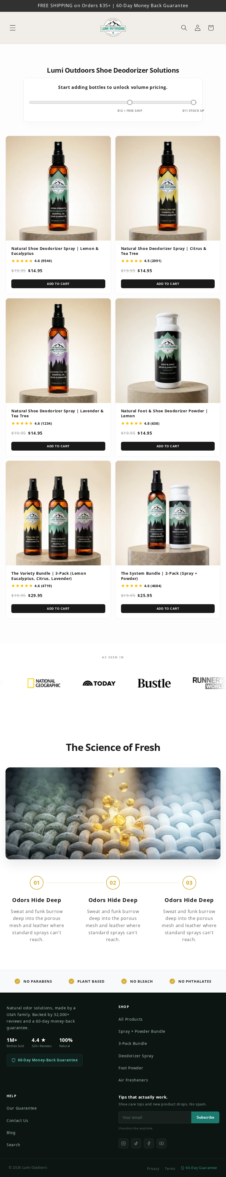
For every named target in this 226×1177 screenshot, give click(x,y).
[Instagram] (123, 1143)
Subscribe (205, 1117)
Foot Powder (131, 1067)
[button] (12, 27)
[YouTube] (161, 1143)
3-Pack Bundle (133, 1043)
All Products (131, 1019)
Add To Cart (58, 283)
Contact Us (17, 1120)
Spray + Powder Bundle (142, 1031)
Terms (170, 1168)
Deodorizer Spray (136, 1055)
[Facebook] (149, 1143)
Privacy (153, 1168)
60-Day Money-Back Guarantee (48, 1060)
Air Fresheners (133, 1080)
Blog (11, 1132)
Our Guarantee (22, 1108)
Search (13, 1144)
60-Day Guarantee (201, 1167)
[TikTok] (136, 1143)
